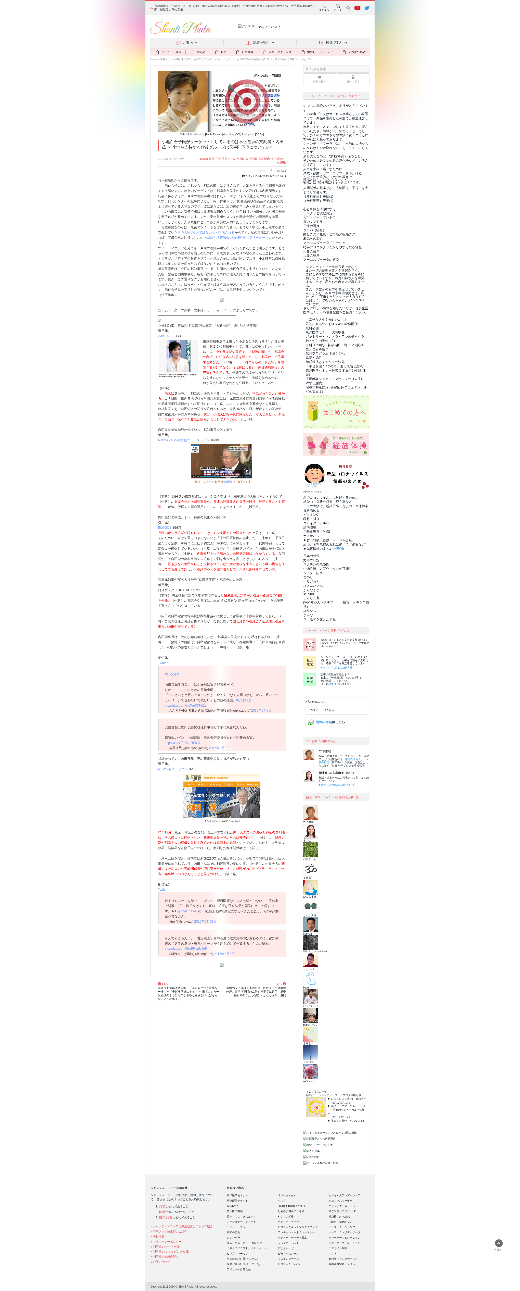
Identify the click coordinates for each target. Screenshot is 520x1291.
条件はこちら (277, 176)
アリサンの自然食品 (239, 1269)
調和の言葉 (233, 1232)
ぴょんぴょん (313, 585)
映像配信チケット (237, 1200)
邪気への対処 (313, 238)
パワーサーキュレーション (344, 1237)
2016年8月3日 (261, 710)
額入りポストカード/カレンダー (246, 1242)
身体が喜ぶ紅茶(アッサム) (242, 1258)
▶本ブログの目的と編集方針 (336, 667)
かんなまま (311, 590)
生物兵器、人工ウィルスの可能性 (327, 568)
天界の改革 (311, 251)
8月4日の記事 (182, 59)
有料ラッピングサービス (343, 1258)
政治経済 (251, 158)
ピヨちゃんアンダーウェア (344, 1195)
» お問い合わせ (160, 1261)
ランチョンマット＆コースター (296, 1232)
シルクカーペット (288, 1242)
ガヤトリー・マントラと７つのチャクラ (335, 336)
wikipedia (249, 134)
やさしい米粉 (286, 1216)
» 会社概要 (157, 1236)
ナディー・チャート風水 (292, 1237)
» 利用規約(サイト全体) (166, 1246)
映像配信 (324, 762)
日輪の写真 (311, 226)
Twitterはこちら (317, 701)
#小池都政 (243, 700)
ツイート (261, 170)
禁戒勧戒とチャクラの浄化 (325, 362)
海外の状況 (311, 560)
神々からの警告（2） (321, 341)
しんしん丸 (311, 598)
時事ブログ (166, 59)
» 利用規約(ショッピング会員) (170, 1251)
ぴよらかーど (286, 1248)
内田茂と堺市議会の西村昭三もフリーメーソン (238, 237)
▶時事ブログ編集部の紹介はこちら (338, 784)
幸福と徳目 (314, 357)
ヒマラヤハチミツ (237, 1253)
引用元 (227, 481)
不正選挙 (221, 158)
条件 (333, 683)
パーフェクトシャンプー (343, 1227)
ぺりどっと (311, 581)
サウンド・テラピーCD (342, 1211)
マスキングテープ (288, 1258)
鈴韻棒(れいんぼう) (340, 1216)
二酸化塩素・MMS (316, 531)
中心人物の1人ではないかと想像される (206, 232)
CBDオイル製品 (338, 1248)
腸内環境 (309, 527)
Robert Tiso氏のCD (340, 1221)
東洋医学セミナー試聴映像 (325, 332)
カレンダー (233, 1237)
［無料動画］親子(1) (318, 200)
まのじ (308, 577)
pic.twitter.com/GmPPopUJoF (186, 948)
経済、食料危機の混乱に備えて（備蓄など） (335, 544)
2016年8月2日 (224, 954)
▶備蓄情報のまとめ (318, 548)
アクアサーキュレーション (344, 1242)
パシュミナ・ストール (342, 1205)
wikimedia (199, 134)
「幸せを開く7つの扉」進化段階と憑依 (334, 366)
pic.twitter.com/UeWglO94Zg (185, 705)
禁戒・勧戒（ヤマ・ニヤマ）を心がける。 (334, 173)
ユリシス (309, 610)
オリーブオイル (287, 1195)
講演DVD (232, 1205)
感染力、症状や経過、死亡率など (327, 502)
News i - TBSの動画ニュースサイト (184, 440)
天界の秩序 (311, 255)
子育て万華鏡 (339, 1120)
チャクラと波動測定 (318, 213)
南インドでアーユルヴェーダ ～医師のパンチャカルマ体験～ (346, 1110)
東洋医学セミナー (355, 759)
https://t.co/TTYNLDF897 (182, 743)
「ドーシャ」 (326, 243)
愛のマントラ (313, 221)
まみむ (308, 615)
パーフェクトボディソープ (344, 1232)
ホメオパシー (313, 536)
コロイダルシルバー (318, 523)
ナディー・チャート (239, 1227)
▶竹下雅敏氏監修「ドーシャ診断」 (329, 540)
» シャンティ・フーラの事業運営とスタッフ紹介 (182, 1226)
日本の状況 (311, 556)
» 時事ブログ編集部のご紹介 (169, 1231)
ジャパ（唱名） (314, 230)
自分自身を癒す (317, 349)
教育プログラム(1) (325, 353)
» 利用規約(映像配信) (164, 1256)
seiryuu (308, 594)
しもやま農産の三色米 (291, 1211)
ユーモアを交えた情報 (319, 619)
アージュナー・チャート (241, 1221)
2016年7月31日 (205, 921)
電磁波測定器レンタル (342, 1264)
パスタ (282, 1200)
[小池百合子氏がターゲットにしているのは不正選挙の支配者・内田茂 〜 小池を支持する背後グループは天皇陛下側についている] (222, 101)
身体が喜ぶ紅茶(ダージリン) (243, 1264)
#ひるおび (172, 674)
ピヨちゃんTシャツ (289, 1264)
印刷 (283, 170)
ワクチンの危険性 (316, 564)
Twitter (163, 663)
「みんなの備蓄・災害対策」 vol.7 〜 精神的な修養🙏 (188, 7)
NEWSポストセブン (172, 769)
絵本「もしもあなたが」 (241, 1216)
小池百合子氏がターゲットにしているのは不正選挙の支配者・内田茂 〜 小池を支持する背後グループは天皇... (253, 59)
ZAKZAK (164, 336)
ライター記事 (313, 573)
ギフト (333, 1253)
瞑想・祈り (311, 519)
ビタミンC (311, 514)
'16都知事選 (206, 158)
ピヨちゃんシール (288, 1253)
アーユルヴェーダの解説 (321, 259)
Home (153, 59)
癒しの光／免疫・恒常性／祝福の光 (329, 234)
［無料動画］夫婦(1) (318, 196)
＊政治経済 (237, 158)
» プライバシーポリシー (166, 1241)
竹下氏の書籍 (235, 1211)
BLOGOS (165, 527)
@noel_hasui (187, 911)
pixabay (229, 134)
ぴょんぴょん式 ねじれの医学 (348, 1098)
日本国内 (264, 158)
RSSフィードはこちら (321, 710)
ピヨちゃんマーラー (340, 1200)
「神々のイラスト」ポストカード (246, 1248)
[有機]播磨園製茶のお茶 (292, 1205)
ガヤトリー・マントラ (319, 217)
